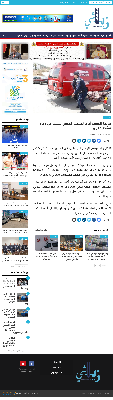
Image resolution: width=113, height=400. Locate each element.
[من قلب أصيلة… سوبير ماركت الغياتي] (15, 134)
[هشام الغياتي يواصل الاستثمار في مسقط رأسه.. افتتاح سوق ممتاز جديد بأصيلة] (15, 161)
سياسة (53, 35)
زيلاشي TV (24, 126)
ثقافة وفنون (35, 35)
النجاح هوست (20, 392)
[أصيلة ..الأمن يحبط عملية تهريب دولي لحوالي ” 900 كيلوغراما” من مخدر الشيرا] (22, 297)
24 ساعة (107, 117)
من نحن (81, 2)
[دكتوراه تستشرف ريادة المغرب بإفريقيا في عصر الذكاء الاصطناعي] (15, 246)
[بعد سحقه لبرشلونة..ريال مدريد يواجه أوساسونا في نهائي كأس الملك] (22, 282)
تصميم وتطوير (33, 392)
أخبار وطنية (71, 35)
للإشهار (62, 2)
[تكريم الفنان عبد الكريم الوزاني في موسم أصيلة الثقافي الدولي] (71, 243)
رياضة (45, 35)
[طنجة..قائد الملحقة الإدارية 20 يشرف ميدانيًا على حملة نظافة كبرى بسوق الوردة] (15, 219)
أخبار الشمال (82, 35)
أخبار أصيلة (94, 35)
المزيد (19, 35)
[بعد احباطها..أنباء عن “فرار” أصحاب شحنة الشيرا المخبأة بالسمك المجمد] (96, 243)
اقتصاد (61, 35)
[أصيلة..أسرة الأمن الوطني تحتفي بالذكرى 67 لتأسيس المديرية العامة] (22, 325)
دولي (26, 35)
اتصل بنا (72, 2)
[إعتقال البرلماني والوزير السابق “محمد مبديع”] (22, 341)
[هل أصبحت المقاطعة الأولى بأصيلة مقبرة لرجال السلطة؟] (46, 243)
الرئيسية (104, 35)
